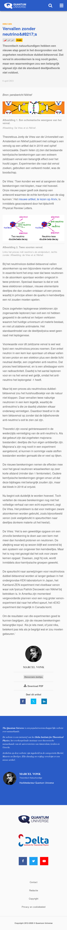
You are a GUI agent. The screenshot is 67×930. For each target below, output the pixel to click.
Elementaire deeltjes (33, 677)
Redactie (33, 890)
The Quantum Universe (15, 5)
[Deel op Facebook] (23, 701)
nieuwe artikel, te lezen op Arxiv (38, 199)
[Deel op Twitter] (33, 701)
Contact (33, 882)
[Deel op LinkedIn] (44, 701)
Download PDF (35, 686)
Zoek (50, 5)
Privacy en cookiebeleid (33, 906)
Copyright (33, 898)
